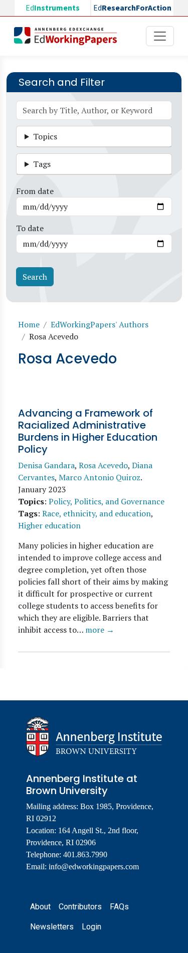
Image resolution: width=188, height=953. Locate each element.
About (40, 906)
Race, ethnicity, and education (96, 513)
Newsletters (52, 926)
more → (99, 629)
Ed (53, 8)
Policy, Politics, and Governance (106, 501)
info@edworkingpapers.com (94, 866)
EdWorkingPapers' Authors (99, 324)
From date (35, 191)
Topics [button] (45, 136)
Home (29, 324)
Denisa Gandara (46, 465)
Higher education (49, 525)
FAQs (119, 906)
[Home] (69, 36)
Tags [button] (42, 163)
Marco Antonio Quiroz (99, 477)
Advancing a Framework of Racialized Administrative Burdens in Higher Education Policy (87, 431)
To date (30, 228)
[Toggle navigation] (160, 36)
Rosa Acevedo (103, 465)
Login (91, 926)
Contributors (80, 906)
